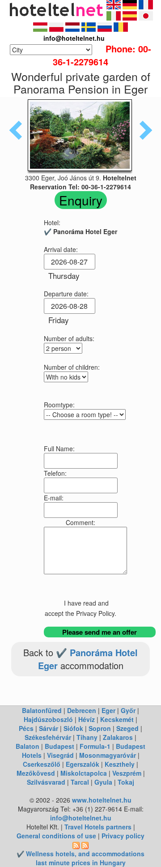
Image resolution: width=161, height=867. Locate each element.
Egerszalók (82, 764)
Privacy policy (123, 835)
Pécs (26, 728)
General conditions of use (56, 835)
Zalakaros (118, 737)
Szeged (127, 728)
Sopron (100, 728)
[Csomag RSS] (85, 844)
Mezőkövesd (36, 773)
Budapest (59, 746)
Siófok (73, 728)
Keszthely (120, 764)
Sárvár (48, 728)
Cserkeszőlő (41, 764)
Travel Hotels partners (97, 826)
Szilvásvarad (46, 781)
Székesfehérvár (48, 737)
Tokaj (126, 781)
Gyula (103, 781)
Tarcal (80, 781)
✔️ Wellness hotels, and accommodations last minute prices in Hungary (80, 858)
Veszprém (126, 773)
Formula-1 (95, 746)
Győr (128, 710)
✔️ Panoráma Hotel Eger (88, 659)
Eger (108, 710)
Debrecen (81, 710)
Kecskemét (117, 719)
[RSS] (76, 844)
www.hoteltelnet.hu (101, 799)
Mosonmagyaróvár (107, 755)
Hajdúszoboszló (48, 719)
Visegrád (60, 755)
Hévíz (86, 719)
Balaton (27, 746)
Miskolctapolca (83, 773)
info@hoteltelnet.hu (80, 817)
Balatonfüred (42, 710)
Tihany (86, 737)
